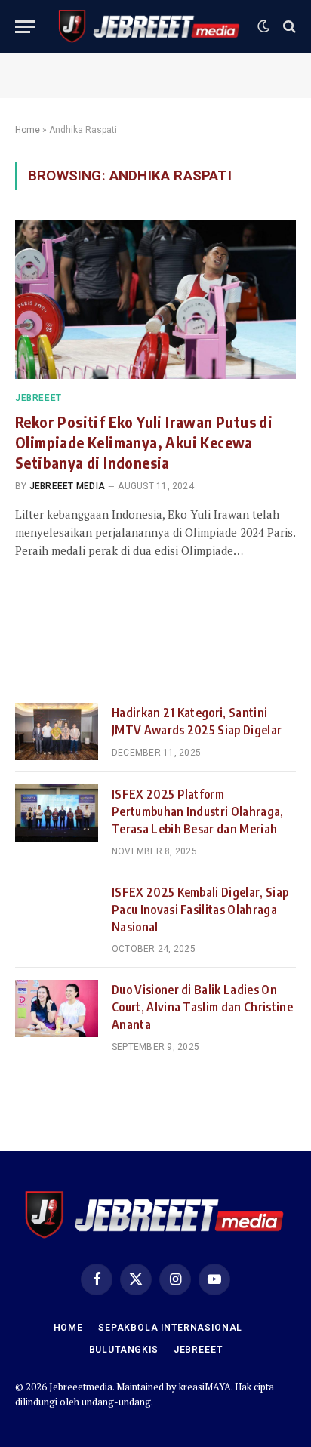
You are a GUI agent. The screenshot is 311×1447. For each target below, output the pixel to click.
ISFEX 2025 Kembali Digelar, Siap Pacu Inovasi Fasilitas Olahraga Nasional (200, 909)
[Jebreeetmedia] (149, 26)
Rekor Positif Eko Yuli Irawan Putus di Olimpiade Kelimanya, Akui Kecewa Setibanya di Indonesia (144, 442)
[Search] (288, 27)
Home (27, 130)
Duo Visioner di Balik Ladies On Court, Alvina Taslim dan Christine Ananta (202, 1007)
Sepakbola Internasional (170, 1327)
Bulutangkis (124, 1349)
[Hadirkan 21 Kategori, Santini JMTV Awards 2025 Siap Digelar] (56, 731)
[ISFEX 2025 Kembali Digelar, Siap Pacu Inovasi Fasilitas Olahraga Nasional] (56, 911)
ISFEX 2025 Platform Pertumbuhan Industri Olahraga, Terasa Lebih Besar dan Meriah (198, 811)
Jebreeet (198, 1349)
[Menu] (25, 27)
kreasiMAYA (205, 1386)
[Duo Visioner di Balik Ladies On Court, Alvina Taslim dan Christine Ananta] (56, 1008)
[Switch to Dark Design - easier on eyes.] (263, 26)
